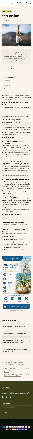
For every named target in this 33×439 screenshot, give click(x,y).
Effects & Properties (9, 77)
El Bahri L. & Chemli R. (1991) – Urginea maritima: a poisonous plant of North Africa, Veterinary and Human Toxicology (16, 372)
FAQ (5, 88)
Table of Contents (7, 68)
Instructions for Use (9, 83)
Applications (7, 80)
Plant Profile (7, 86)
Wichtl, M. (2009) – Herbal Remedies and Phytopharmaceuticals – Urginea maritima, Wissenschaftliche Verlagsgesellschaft (14, 366)
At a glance (7, 72)
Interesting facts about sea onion (12, 74)
